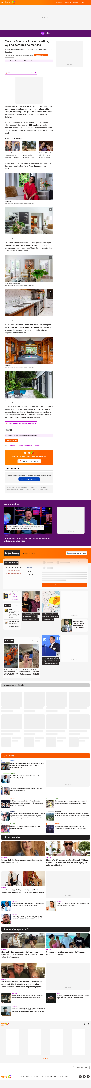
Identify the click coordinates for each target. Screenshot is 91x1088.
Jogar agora (15, 599)
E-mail (83, 2)
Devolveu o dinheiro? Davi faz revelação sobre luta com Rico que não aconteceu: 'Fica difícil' (27, 917)
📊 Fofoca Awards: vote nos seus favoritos (20, 73)
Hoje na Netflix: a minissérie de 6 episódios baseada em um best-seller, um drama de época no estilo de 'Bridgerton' (22, 954)
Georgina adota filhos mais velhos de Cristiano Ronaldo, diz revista (65, 953)
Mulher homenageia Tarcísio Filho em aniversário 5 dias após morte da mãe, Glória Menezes (28, 996)
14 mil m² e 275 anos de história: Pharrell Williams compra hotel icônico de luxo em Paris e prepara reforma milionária (67, 862)
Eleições (12, 798)
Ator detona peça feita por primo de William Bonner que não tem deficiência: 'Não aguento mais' (22, 891)
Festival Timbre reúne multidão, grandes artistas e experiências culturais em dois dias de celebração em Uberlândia (73, 997)
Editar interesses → (82, 562)
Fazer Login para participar (29, 479)
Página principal (10, 2)
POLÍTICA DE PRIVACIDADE (62, 1077)
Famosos (12, 445)
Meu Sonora (4, 857)
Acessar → (16, 605)
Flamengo (13, 824)
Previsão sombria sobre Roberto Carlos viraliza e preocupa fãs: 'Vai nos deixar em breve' (28, 904)
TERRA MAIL (59, 2)
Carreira (12, 811)
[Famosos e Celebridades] (9, 430)
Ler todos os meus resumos (64, 585)
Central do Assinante (71, 2)
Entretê (37, 445)
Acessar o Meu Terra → (29, 553)
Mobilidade (58, 811)
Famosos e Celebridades (25, 445)
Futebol (12, 786)
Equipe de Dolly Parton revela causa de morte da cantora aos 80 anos (21, 861)
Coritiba (12, 773)
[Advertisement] (59, 919)
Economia (12, 761)
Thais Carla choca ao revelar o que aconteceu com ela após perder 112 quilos (73, 904)
